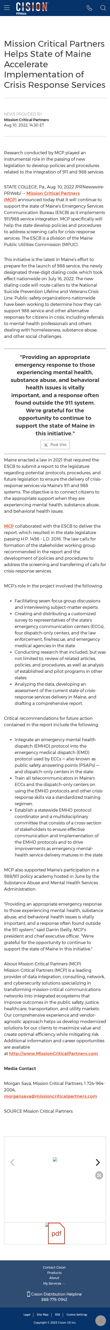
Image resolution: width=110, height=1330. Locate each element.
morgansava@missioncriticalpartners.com (50, 1096)
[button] (55, 1159)
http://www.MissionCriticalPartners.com (53, 1053)
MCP (9, 526)
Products (54, 1273)
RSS (57, 1314)
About (54, 1278)
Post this (58, 444)
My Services (52, 1283)
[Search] (103, 8)
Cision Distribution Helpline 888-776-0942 (56, 1297)
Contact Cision (54, 1267)
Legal (26, 1314)
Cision (62, 1322)
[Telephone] (89, 8)
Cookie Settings (76, 1314)
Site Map (43, 1314)
